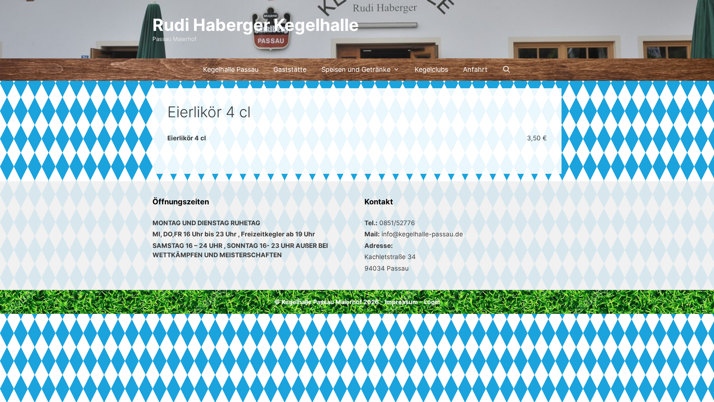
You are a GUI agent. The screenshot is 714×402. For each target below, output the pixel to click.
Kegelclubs (431, 69)
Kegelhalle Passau (230, 69)
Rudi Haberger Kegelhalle (255, 25)
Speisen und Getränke (355, 69)
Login (432, 302)
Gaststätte (289, 69)
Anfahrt (475, 69)
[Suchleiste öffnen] (506, 69)
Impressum (401, 302)
